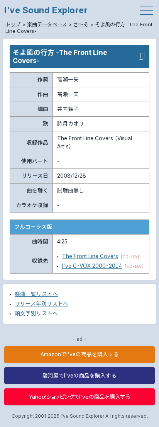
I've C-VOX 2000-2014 (92, 266)
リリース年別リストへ (41, 304)
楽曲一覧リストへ (36, 294)
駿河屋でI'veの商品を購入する (79, 376)
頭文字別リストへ (36, 313)
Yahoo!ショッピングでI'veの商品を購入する (79, 396)
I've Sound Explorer (46, 10)
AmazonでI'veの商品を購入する (80, 354)
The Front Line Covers (90, 256)
